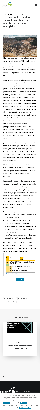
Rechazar (23, 403)
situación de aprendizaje (24, 298)
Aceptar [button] (7, 403)
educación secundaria (10, 298)
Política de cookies (25, 408)
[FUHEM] (6, 5)
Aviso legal (19, 392)
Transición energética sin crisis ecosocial (20, 347)
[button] (35, 5)
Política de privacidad (29, 392)
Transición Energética (10, 302)
